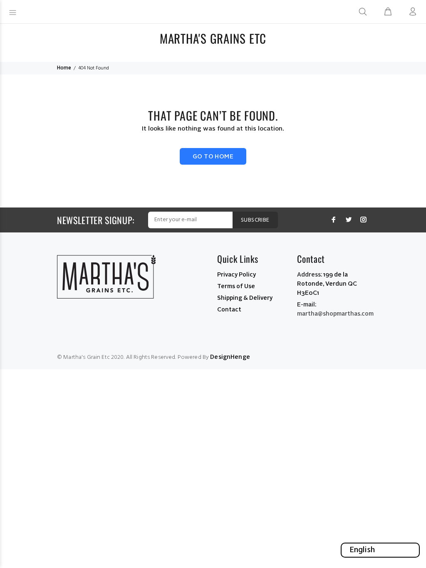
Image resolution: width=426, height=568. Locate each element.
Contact (229, 310)
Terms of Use (236, 286)
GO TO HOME (213, 157)
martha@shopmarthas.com (335, 314)
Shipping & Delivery (244, 298)
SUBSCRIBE (255, 220)
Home (64, 68)
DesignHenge (230, 357)
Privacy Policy (236, 275)
